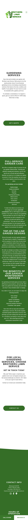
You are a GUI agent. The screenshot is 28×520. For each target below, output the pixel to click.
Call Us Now (7, 517)
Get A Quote (14, 123)
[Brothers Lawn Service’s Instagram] (11, 495)
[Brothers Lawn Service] (14, 14)
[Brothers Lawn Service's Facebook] (14, 495)
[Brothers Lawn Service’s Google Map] (17, 495)
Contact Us (14, 409)
